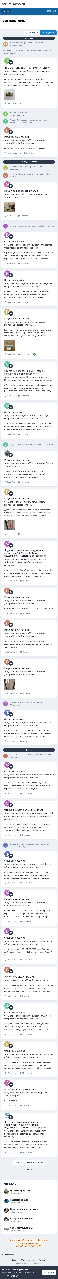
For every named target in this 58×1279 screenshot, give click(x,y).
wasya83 (24, 377)
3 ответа (24, 216)
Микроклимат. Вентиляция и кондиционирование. (28, 380)
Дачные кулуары (20, 1190)
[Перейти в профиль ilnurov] (7, 61)
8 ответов (30, 153)
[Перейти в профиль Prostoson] (7, 312)
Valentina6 (14, 166)
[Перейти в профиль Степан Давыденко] (5, 845)
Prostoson (9, 325)
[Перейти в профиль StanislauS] (7, 1044)
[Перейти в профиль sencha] (5, 226)
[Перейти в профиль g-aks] (7, 184)
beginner (24, 245)
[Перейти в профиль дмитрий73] (7, 130)
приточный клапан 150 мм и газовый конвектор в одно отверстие (25, 372)
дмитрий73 (25, 140)
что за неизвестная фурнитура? (37, 50)
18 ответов (27, 581)
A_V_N (46, 1016)
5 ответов (24, 396)
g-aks (22, 194)
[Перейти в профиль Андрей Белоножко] (5, 121)
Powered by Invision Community (29, 1264)
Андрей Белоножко (18, 120)
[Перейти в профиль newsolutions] (7, 1115)
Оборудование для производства (21, 248)
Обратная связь (28, 1260)
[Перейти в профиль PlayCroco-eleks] (5, 756)
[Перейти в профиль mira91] (5, 44)
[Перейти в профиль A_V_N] (7, 1006)
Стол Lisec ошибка (14, 241)
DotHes (13, 702)
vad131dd (8, 562)
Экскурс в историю (21, 1218)
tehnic (46, 722)
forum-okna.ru (13, 4)
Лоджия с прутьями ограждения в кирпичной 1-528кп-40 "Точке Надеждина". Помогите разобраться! (25, 553)
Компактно (33, 33)
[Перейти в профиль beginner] (7, 235)
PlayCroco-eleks (17, 754)
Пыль (48, 463)
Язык (14, 1260)
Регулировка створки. (16, 136)
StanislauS (48, 1054)
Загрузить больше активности (29, 1162)
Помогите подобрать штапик (21, 190)
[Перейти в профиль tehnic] (7, 713)
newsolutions (10, 1134)
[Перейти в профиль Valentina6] (5, 167)
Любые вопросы (25, 143)
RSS (30, 1169)
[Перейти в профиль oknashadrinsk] (5, 175)
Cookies (43, 1260)
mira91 (12, 43)
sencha (13, 226)
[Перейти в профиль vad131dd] (7, 544)
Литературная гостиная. (24, 1209)
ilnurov (6, 50)
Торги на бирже (19, 1199)
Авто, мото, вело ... (21, 1227)
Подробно (49, 33)
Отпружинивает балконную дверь (23, 810)
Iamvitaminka (26, 559)
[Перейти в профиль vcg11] (7, 364)
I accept (50, 1272)
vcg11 (45, 377)
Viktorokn (24, 813)
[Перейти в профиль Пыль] (7, 453)
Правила (14, 1275)
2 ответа (26, 835)
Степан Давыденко (18, 844)
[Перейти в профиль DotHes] (5, 703)
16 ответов (25, 263)
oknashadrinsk (16, 174)
